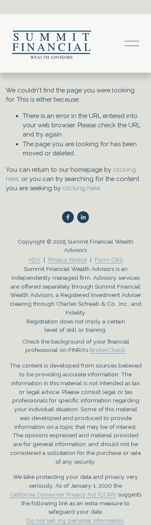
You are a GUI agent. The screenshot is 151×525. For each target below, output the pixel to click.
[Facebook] (68, 217)
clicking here (81, 188)
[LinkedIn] (83, 217)
